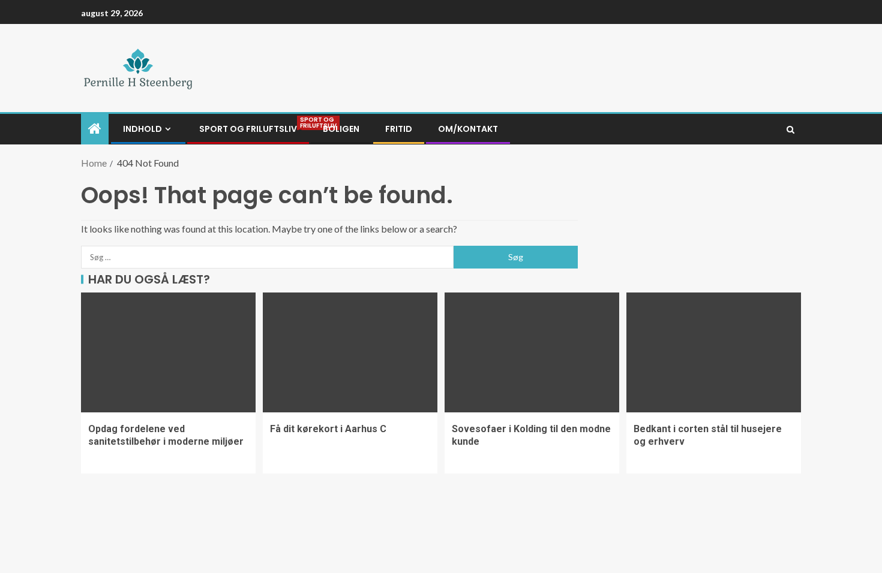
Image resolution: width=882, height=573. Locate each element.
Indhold (142, 129)
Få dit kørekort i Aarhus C (328, 429)
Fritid (398, 129)
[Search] (790, 129)
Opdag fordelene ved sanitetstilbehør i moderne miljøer (166, 435)
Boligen (341, 129)
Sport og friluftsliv (248, 129)
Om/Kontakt (468, 129)
